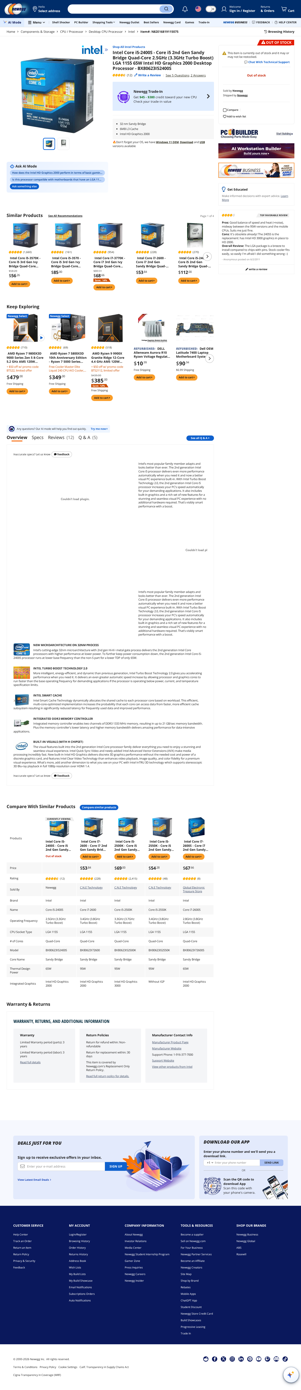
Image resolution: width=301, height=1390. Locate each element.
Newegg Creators (191, 1267)
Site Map (186, 1274)
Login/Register (78, 1234)
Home (11, 31)
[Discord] (276, 1359)
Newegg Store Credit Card (197, 1313)
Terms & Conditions (25, 1367)
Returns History (78, 1254)
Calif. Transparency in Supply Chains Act (104, 1367)
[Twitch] (267, 1359)
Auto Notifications (80, 1300)
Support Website (163, 1060)
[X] (223, 1359)
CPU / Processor (71, 31)
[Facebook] (215, 1359)
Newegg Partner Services (196, 1254)
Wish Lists (75, 1267)
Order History (77, 1248)
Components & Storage (38, 31)
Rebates (186, 1287)
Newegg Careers (135, 1274)
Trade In (186, 1333)
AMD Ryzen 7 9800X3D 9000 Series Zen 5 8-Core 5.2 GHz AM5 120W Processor (25, 357)
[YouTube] (258, 1359)
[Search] (166, 9)
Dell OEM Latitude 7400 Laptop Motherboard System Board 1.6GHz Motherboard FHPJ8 (194, 353)
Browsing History (79, 1241)
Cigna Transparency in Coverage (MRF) (37, 1375)
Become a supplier (192, 1234)
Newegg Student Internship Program (147, 1254)
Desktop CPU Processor (106, 31)
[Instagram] (232, 1359)
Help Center (20, 1234)
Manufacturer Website (166, 1048)
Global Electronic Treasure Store (194, 889)
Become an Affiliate (193, 1261)
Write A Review (257, 269)
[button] (47, 9)
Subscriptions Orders (82, 1294)
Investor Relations (136, 1241)
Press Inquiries (134, 1267)
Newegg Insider (134, 1281)
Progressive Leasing (193, 1327)
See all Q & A (199, 438)
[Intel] (95, 49)
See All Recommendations (65, 216)
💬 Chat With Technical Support (267, 62)
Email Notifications (80, 1287)
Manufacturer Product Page (170, 1042)
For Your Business (192, 1248)
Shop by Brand (190, 1281)
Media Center (133, 1248)
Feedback (63, 454)
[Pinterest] (250, 1359)
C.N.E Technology (91, 887)
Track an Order (22, 1241)
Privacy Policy (48, 1367)
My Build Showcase (81, 1281)
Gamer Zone (132, 1261)
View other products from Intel (172, 1067)
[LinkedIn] (241, 1359)
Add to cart (18, 284)
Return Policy (21, 1254)
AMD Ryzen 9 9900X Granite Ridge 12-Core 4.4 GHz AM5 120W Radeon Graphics (107, 357)
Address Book (77, 1261)
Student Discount (191, 1307)
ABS (239, 1248)
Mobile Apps (188, 1294)
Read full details (30, 1062)
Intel (131, 31)
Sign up (116, 1166)
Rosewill (241, 1254)
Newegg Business (247, 1234)
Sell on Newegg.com (193, 1241)
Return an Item (22, 1248)
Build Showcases (191, 1320)
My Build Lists (77, 1274)
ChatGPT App (189, 1300)
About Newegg (134, 1234)
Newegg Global (245, 1241)
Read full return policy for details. (107, 1076)
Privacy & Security (24, 1261)
